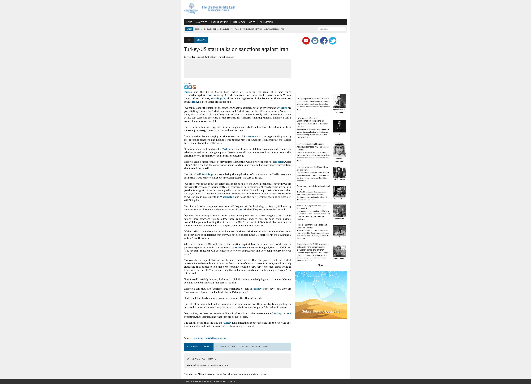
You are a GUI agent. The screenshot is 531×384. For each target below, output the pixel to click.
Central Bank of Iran (206, 56)
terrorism (278, 161)
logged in (204, 364)
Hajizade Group (229, 381)
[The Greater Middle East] (210, 8)
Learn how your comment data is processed (244, 374)
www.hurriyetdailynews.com (210, 338)
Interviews (239, 22)
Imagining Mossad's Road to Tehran (313, 98)
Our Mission (266, 22)
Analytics (201, 22)
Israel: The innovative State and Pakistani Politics (312, 226)
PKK (289, 313)
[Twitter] (186, 87)
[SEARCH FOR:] (332, 28)
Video (252, 22)
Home (189, 22)
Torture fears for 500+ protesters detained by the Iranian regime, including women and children (313, 247)
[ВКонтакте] (190, 87)
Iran (209, 95)
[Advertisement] (296, 9)
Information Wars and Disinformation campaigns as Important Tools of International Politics (312, 122)
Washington (218, 98)
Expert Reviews (219, 22)
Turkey (188, 91)
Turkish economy (226, 56)
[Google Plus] (194, 87)
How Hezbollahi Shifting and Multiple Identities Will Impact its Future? (312, 146)
